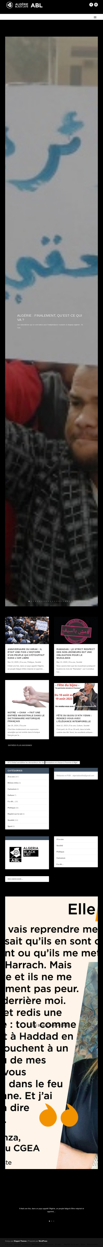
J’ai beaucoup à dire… (51, 1025)
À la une (23, 662)
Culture (80, 726)
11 (50, 601)
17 (63, 601)
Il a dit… (11, 801)
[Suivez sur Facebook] (91, 5)
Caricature (12, 789)
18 (65, 601)
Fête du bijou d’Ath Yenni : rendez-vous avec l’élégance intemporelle (74, 718)
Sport (10, 826)
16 (61, 601)
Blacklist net (37, 1244)
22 (73, 601)
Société (38, 662)
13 (54, 601)
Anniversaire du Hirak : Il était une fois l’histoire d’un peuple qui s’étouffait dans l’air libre (51, 1199)
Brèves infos (13, 783)
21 (71, 601)
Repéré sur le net (15, 814)
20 (69, 601)
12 (52, 601)
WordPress (43, 1241)
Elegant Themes (20, 1241)
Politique (30, 662)
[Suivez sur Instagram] (96, 5)
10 (48, 601)
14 (56, 601)
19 (67, 601)
